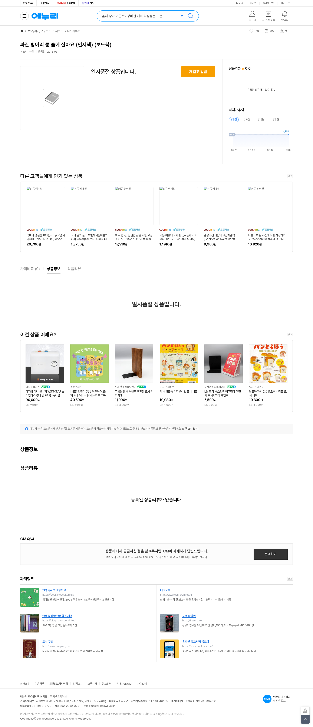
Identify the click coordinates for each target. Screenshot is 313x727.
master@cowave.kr (102, 705)
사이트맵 (142, 683)
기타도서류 (71, 31)
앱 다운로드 (281, 698)
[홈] (22, 31)
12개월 (275, 119)
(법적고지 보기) (190, 428)
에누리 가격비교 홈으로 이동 (44, 16)
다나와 (239, 3)
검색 (190, 16)
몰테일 (252, 3)
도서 (55, 31)
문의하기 (271, 554)
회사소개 (25, 683)
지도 (88, 3)
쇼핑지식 (44, 3)
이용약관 (39, 683)
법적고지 (77, 683)
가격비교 (30, 269)
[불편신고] (305, 711)
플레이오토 (268, 3)
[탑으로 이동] (305, 719)
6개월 (261, 119)
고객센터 (92, 683)
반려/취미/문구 (37, 31)
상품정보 (53, 269)
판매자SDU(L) (124, 683)
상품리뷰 (74, 269)
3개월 (247, 119)
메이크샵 (285, 3)
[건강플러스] (28, 3)
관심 (256, 31)
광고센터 (106, 683)
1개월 (234, 119)
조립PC (65, 3)
